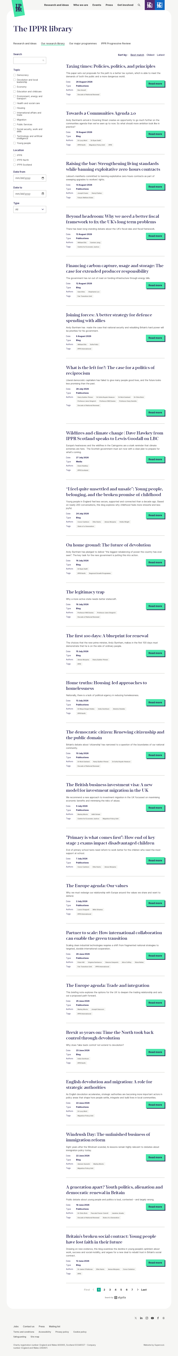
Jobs (15, 1326)
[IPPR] (19, 8)
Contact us (28, 1326)
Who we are (80, 4)
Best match (137, 54)
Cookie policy (79, 1332)
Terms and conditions (23, 1332)
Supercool (159, 1345)
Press (109, 4)
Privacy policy (62, 1332)
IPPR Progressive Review (116, 43)
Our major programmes (83, 43)
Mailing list (54, 1326)
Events (96, 4)
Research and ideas (56, 4)
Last (144, 1289)
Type (16, 203)
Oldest (150, 54)
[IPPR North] (150, 5)
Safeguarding (19, 1336)
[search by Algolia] (115, 1298)
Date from (19, 171)
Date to (17, 187)
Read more (155, 83)
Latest (161, 54)
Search (17, 54)
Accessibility (45, 1332)
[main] (89, 657)
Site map (35, 1336)
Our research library (53, 43)
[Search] (139, 5)
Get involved (125, 4)
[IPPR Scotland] (160, 5)
